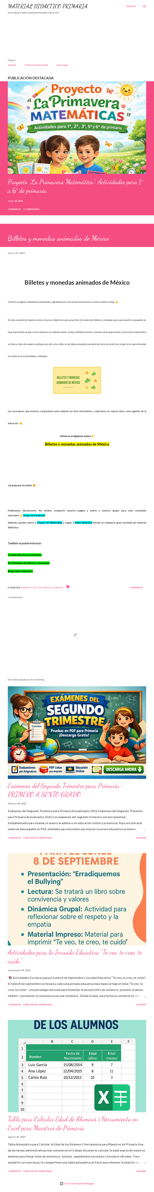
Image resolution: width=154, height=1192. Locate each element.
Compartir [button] (14, 209)
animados (26, 587)
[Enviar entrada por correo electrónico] (68, 587)
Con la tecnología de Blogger (78, 1183)
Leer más (141, 837)
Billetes (38, 587)
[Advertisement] (64, 38)
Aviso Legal (62, 65)
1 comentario (31, 209)
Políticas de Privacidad (36, 65)
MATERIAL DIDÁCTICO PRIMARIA (48, 6)
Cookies (12, 65)
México (47, 587)
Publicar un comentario (37, 837)
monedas (58, 587)
